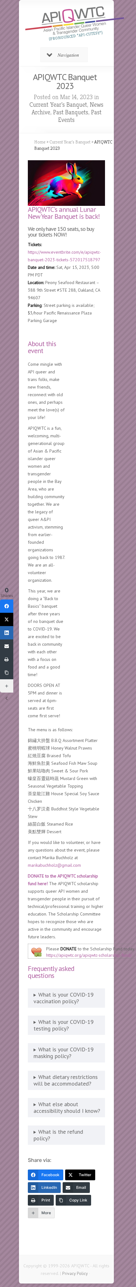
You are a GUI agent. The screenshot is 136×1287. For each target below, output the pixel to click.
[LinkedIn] (6, 632)
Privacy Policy (75, 1273)
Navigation (68, 55)
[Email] (6, 646)
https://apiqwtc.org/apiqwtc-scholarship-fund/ (89, 955)
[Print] (6, 659)
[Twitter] (6, 619)
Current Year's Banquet (58, 105)
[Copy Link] (6, 672)
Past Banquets (70, 112)
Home (40, 142)
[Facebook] (6, 606)
